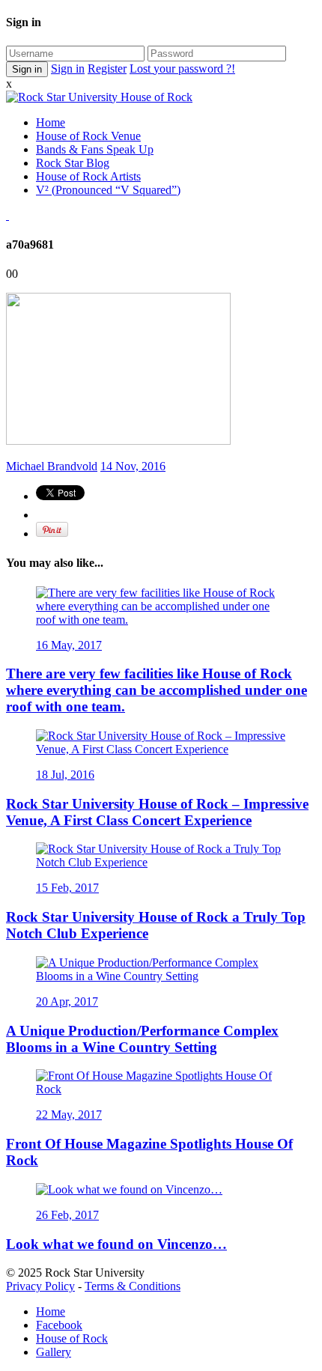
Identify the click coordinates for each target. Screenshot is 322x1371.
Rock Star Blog (72, 162)
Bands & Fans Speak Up (95, 149)
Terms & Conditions (132, 1286)
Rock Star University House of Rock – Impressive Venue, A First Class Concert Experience (157, 812)
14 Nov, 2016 (132, 466)
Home (50, 122)
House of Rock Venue (88, 136)
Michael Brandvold (51, 466)
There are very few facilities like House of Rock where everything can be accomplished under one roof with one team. (156, 690)
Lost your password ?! (182, 68)
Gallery (53, 1352)
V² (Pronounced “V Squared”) (108, 189)
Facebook (59, 1325)
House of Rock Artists (88, 176)
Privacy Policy (40, 1286)
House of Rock (72, 1338)
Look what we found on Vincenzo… (116, 1244)
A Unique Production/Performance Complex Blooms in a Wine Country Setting (142, 1039)
